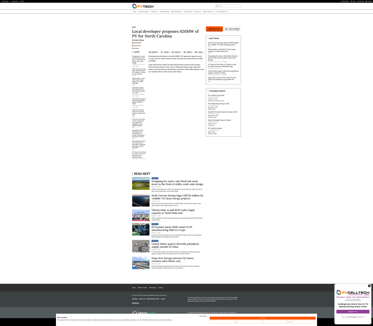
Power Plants (137, 45)
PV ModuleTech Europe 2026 (218, 104)
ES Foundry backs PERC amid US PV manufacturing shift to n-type (138, 90)
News (134, 27)
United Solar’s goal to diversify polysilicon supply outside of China (139, 101)
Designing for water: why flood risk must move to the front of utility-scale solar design (138, 59)
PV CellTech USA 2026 (216, 95)
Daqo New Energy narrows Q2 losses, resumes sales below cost (138, 112)
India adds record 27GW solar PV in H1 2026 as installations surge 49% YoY (222, 78)
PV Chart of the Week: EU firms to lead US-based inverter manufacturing (139, 154)
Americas (136, 48)
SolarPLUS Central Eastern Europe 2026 (222, 112)
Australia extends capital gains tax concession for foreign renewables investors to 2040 (138, 133)
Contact (22, 1)
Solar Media (5, 1)
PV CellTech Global (215, 128)
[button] (153, 52)
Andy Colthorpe (139, 40)
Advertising (15, 1)
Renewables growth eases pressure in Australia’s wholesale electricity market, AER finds (138, 144)
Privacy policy (203, 316)
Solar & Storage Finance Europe (219, 120)
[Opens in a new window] (135, 303)
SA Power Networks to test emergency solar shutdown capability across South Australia (138, 122)
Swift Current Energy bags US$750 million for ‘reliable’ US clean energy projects (139, 71)
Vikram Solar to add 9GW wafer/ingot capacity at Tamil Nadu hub (138, 80)
